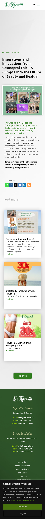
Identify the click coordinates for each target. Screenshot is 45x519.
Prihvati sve (22, 506)
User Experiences (23, 469)
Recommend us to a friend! (20, 239)
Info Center (22, 473)
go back (22, 376)
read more (10, 254)
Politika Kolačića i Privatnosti (22, 500)
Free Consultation (22, 465)
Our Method (23, 462)
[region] (22, 499)
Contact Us (22, 476)
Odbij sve (22, 513)
